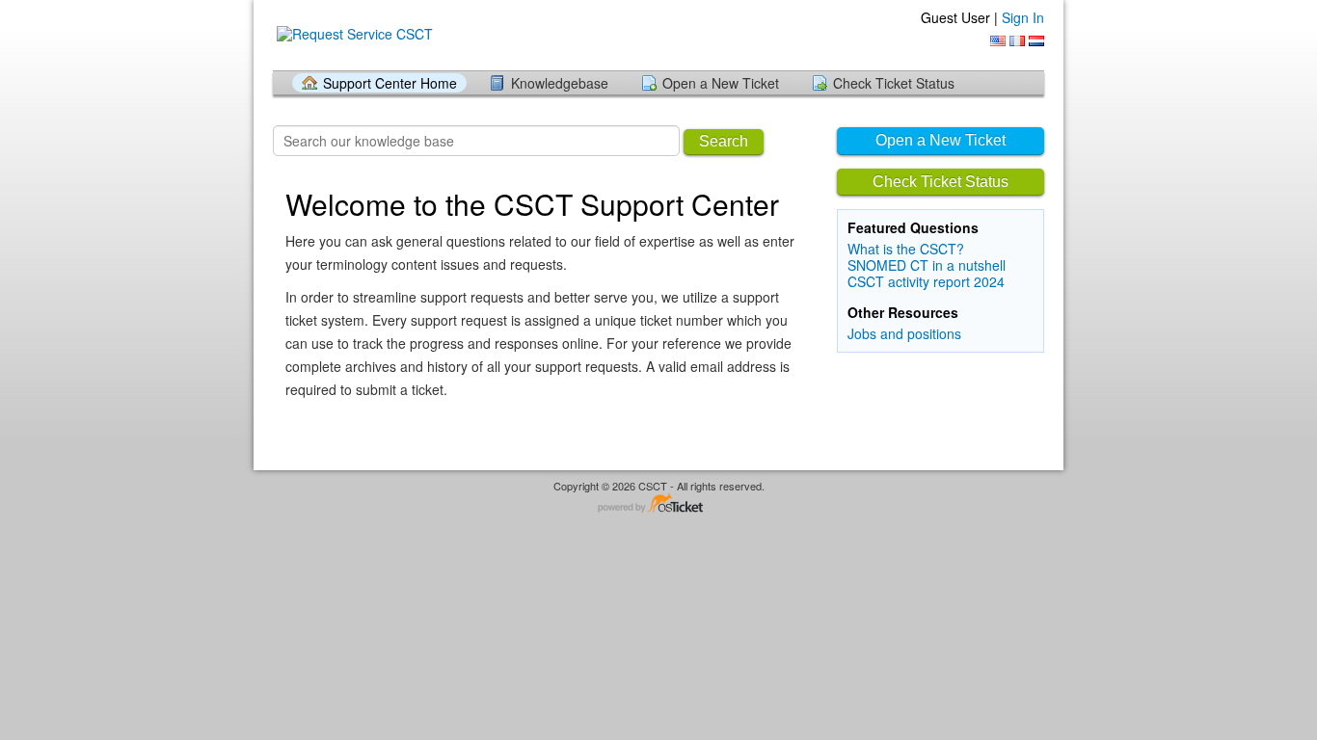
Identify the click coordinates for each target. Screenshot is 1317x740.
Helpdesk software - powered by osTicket (658, 504)
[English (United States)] (998, 41)
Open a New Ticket (720, 82)
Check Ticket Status (893, 82)
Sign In (1023, 17)
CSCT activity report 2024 (926, 281)
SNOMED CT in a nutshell (926, 265)
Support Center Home (390, 82)
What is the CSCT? (905, 248)
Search (723, 141)
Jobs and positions (904, 333)
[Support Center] (353, 34)
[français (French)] (1017, 41)
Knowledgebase (559, 82)
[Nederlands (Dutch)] (1036, 41)
